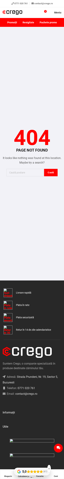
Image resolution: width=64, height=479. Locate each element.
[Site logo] (12, 12)
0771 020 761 (21, 3)
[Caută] (37, 12)
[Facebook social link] (3, 402)
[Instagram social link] (8, 402)
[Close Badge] (49, 468)
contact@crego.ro (43, 3)
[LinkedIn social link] (12, 402)
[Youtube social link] (17, 402)
